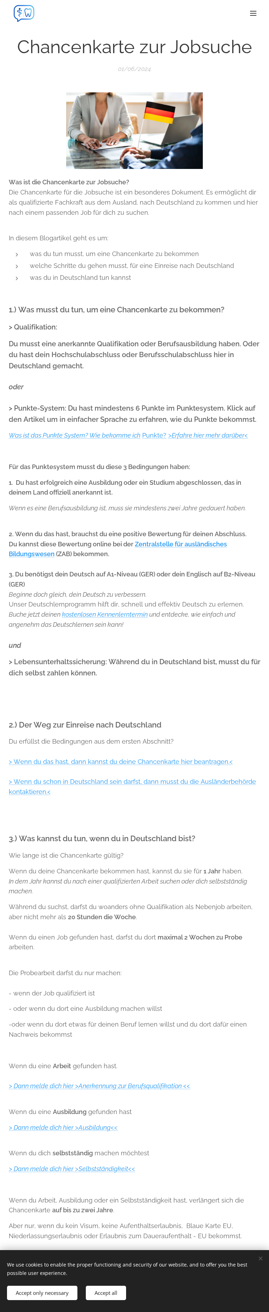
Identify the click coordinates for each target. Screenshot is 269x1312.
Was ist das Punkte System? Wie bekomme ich (74, 435)
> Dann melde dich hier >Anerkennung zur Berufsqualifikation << (99, 1086)
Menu (253, 13)
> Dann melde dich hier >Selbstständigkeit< (70, 1168)
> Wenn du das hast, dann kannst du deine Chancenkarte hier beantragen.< (121, 761)
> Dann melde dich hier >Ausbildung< (61, 1127)
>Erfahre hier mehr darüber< (208, 435)
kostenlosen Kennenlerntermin (105, 614)
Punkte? (154, 435)
